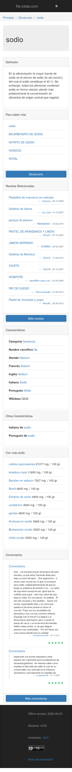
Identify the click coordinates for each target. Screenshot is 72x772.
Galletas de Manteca (22, 254)
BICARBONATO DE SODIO (26, 134)
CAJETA (14, 266)
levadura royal (18, 472)
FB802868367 (44, 223)
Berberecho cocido (21, 529)
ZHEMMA (46, 246)
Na (35, 349)
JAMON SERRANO (21, 243)
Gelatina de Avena (20, 209)
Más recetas (36, 318)
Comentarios (17, 566)
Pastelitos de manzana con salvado (31, 197)
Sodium (25, 366)
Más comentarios (36, 698)
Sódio (27, 390)
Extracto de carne (20, 497)
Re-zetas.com (27, 6)
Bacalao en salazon (21, 480)
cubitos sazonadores (22, 464)
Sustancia (29, 341)
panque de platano (21, 220)
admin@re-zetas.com (40, 280)
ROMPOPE (16, 277)
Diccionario (36, 174)
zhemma (46, 200)
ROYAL (13, 159)
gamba (13, 513)
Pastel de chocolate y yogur (26, 300)
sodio (12, 126)
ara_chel (46, 212)
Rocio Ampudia (43, 291)
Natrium (25, 358)
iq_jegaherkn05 (42, 675)
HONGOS (15, 150)
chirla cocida (17, 538)
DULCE (47, 235)
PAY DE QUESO (19, 288)
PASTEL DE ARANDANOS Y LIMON (31, 231)
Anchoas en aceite (21, 521)
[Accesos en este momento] (45, 748)
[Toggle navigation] (56, 6)
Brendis (47, 303)
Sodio (23, 382)
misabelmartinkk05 (41, 635)
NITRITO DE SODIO (21, 142)
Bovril (13, 489)
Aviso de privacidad (40, 759)
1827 (45, 737)
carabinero (16, 505)
